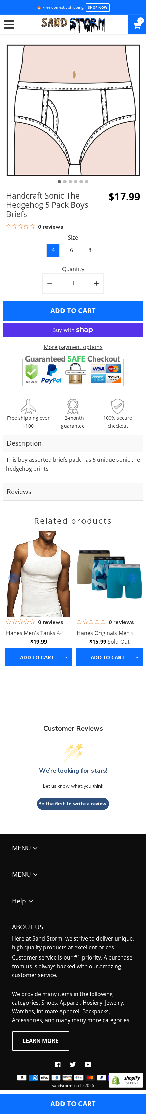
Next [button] (132, 578)
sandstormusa (65, 1085)
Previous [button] (13, 578)
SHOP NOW (97, 7)
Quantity (73, 269)
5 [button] (81, 181)
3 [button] (70, 181)
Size (73, 237)
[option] (73, 110)
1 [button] (59, 181)
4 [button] (75, 181)
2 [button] (65, 181)
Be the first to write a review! (73, 804)
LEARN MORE (40, 1041)
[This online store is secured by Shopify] (126, 1085)
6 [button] (86, 181)
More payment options (73, 347)
